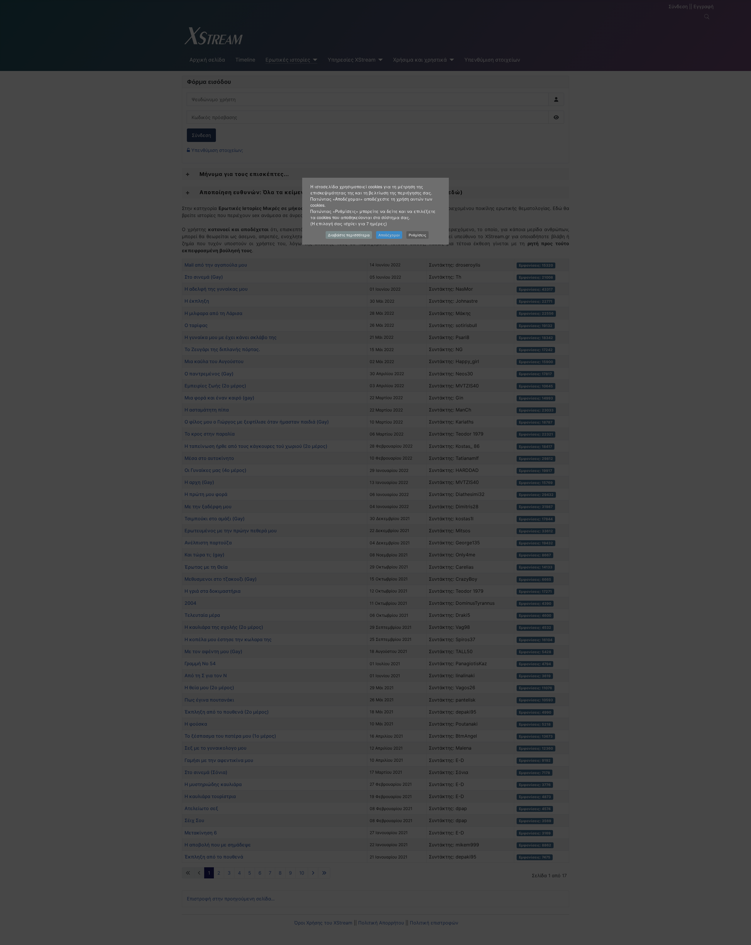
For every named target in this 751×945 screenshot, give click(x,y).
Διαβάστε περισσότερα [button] (349, 234)
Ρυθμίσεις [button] (417, 234)
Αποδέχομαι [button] (389, 234)
